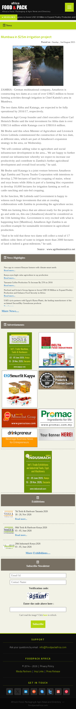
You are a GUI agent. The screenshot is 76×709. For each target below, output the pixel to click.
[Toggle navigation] (69, 7)
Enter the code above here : (38, 603)
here (45, 615)
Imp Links (39, 671)
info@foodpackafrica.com (52, 647)
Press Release (53, 671)
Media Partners (23, 671)
